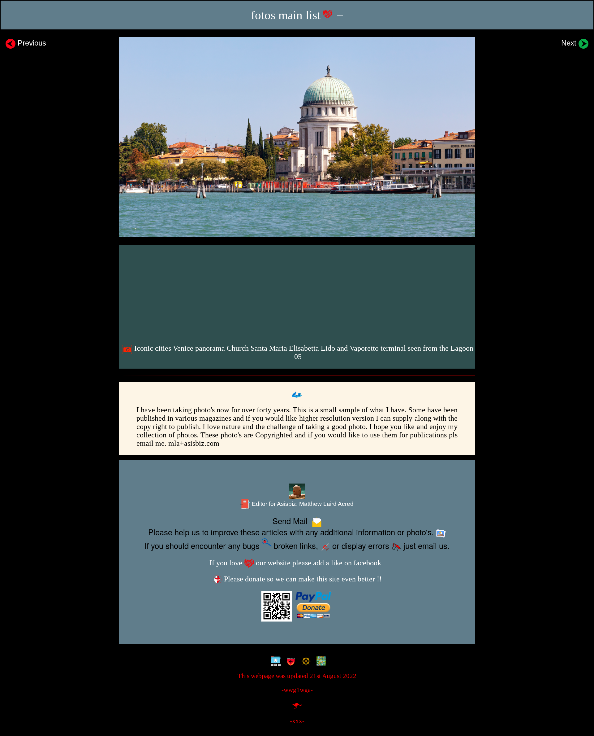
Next (570, 43)
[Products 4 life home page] (319, 662)
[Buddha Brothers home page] (304, 662)
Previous (30, 43)
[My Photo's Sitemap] (274, 662)
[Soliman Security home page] (289, 662)
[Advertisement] (298, 293)
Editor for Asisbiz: (302, 504)
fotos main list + (297, 15)
